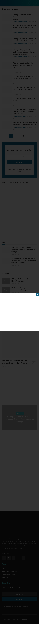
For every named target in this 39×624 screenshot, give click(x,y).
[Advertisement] (19, 312)
